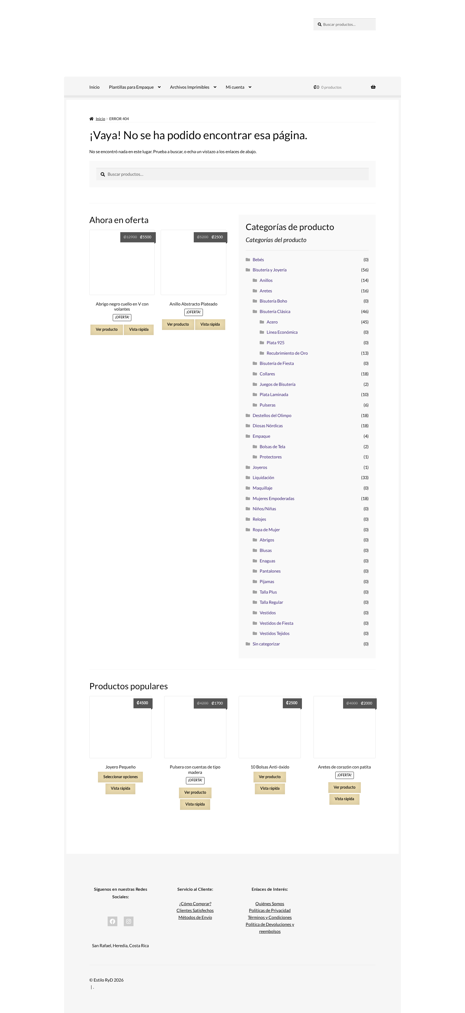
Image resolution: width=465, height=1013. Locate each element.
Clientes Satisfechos (195, 910)
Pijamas (267, 581)
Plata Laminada (274, 394)
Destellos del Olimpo (272, 415)
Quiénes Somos (269, 903)
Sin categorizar (266, 643)
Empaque (261, 436)
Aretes (266, 290)
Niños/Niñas (264, 508)
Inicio (94, 86)
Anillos (266, 280)
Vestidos (268, 612)
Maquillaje (262, 487)
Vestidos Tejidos (275, 633)
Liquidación (263, 477)
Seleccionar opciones (120, 777)
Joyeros (260, 467)
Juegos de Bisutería (277, 384)
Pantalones (270, 570)
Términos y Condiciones (270, 917)
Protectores (271, 456)
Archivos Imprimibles (189, 86)
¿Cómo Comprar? (195, 903)
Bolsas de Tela (272, 446)
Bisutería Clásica (275, 311)
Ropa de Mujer (266, 529)
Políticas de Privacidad (270, 910)
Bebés (258, 259)
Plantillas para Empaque (131, 86)
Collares (267, 373)
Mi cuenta (235, 86)
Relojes (259, 519)
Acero (272, 321)
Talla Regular (271, 602)
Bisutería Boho (273, 300)
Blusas (266, 550)
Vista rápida (139, 330)
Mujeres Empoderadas (273, 498)
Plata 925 (275, 342)
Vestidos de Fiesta (276, 623)
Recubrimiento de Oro (287, 352)
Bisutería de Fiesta (277, 363)
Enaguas (267, 560)
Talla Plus (268, 591)
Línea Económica (282, 332)
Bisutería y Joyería (270, 269)
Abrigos (267, 539)
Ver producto (107, 330)
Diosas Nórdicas (268, 425)
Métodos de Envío (195, 917)
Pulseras (268, 404)
